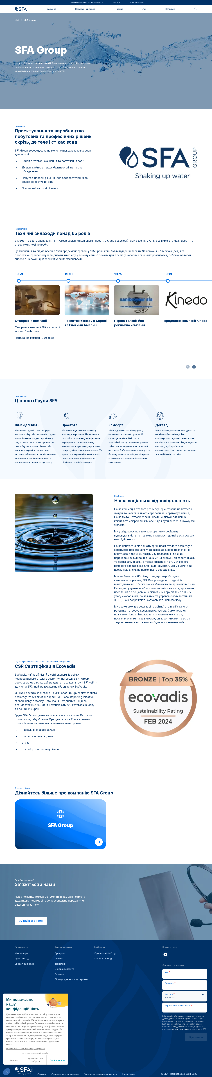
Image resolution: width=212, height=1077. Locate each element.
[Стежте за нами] (165, 954)
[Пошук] (195, 9)
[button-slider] (194, 366)
